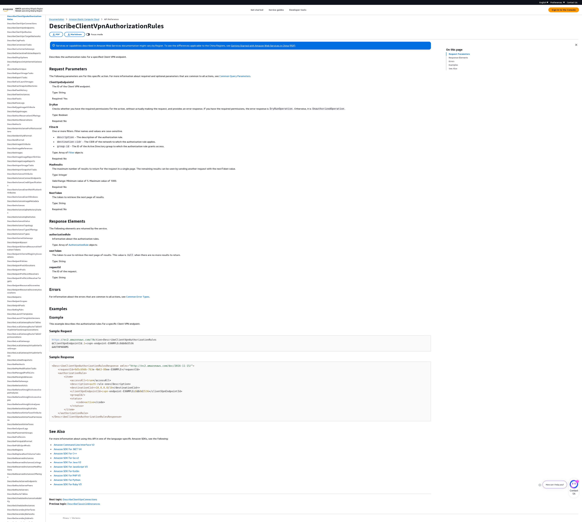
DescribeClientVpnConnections (80, 499)
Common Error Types (137, 296)
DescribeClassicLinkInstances (83, 503)
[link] (111, 19)
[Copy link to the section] (47, 68)
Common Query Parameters (234, 76)
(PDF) (292, 45)
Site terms (76, 518)
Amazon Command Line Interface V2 (74, 444)
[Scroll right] (308, 9)
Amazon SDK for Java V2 (67, 462)
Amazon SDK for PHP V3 (67, 475)
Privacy (66, 518)
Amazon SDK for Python (67, 479)
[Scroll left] (248, 9)
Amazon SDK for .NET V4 (67, 449)
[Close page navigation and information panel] (576, 44)
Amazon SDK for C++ (65, 453)
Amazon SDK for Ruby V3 (68, 484)
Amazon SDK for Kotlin (66, 471)
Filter (71, 152)
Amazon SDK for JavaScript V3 (71, 466)
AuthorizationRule (79, 244)
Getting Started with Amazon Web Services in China (260, 45)
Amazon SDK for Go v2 (66, 457)
